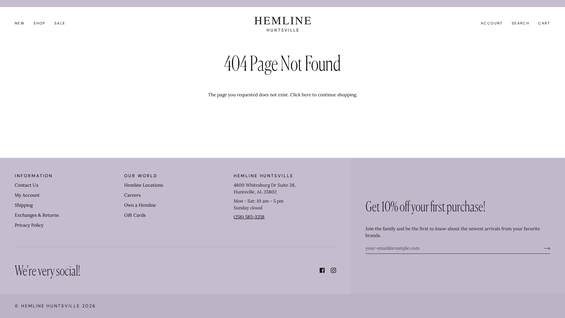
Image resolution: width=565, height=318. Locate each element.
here (306, 94)
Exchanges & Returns (37, 215)
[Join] (542, 248)
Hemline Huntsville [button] (263, 176)
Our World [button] (140, 176)
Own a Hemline (140, 205)
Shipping (24, 205)
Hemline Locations (143, 185)
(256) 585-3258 (249, 217)
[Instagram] (333, 270)
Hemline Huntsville (50, 306)
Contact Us (26, 185)
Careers (132, 195)
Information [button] (34, 176)
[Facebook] (322, 270)
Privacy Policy (29, 225)
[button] (39, 23)
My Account (27, 195)
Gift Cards (135, 215)
